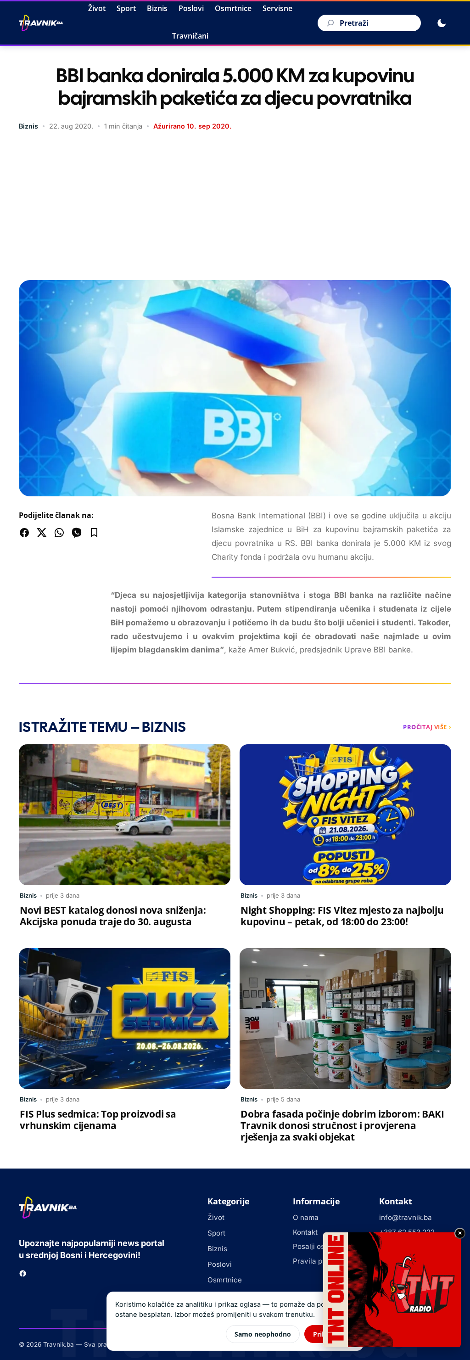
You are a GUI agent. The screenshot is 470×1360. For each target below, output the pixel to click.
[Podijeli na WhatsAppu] (59, 532)
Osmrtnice (233, 8)
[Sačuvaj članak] (94, 532)
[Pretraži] (329, 22)
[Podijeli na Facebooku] (24, 532)
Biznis (157, 8)
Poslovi (191, 8)
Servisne (277, 8)
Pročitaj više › (427, 727)
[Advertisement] (235, 206)
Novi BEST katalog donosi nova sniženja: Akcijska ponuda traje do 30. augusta (113, 916)
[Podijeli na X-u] (41, 532)
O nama (306, 1217)
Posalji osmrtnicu (321, 1246)
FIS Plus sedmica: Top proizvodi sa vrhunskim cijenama (98, 1119)
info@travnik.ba (405, 1217)
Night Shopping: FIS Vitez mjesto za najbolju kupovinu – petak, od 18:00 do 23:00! (342, 916)
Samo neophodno (263, 1334)
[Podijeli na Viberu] (76, 532)
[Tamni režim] (441, 23)
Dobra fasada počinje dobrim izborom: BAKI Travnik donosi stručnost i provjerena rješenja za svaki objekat (342, 1125)
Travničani (190, 36)
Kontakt (305, 1232)
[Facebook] (23, 1273)
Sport (126, 8)
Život (97, 8)
